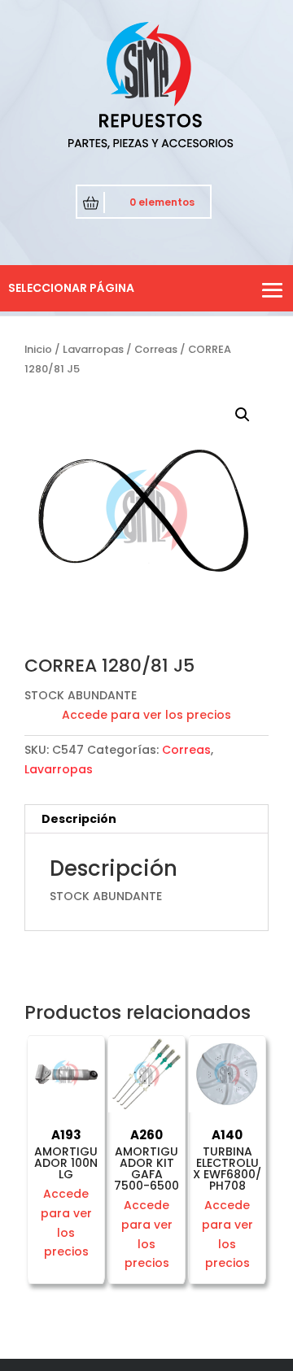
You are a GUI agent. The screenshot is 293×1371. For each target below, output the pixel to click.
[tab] (146, 819)
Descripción (79, 819)
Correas (155, 349)
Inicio (38, 349)
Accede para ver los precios (146, 715)
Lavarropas (93, 349)
